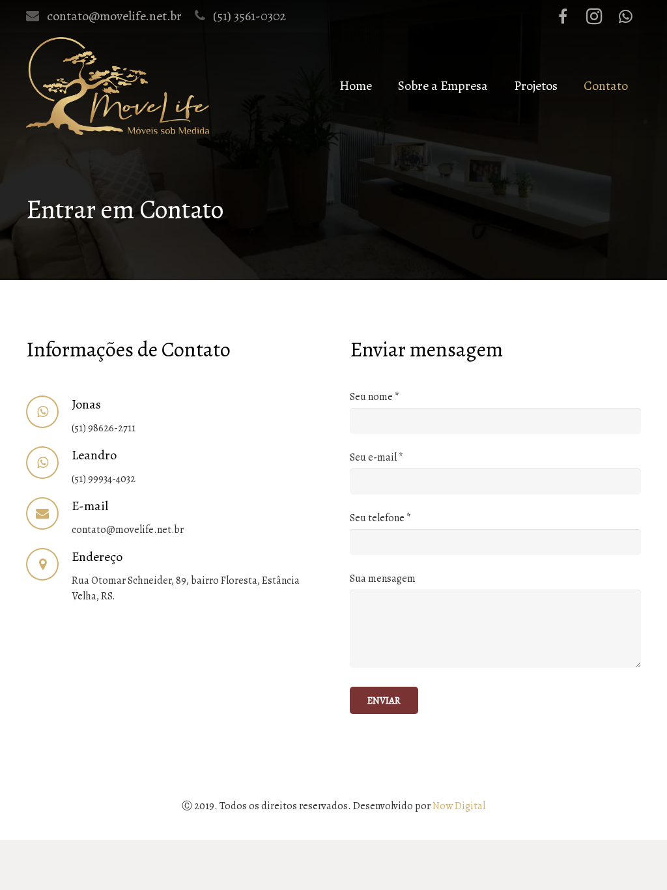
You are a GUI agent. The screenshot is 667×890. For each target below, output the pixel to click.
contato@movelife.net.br (114, 16)
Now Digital (459, 806)
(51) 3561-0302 (249, 16)
